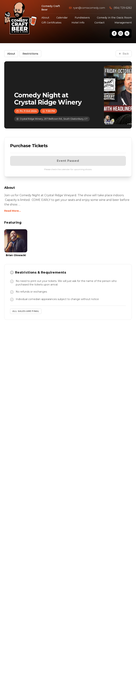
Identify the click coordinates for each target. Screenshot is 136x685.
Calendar (62, 17)
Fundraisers (82, 17)
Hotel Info (78, 22)
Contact (99, 22)
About (45, 17)
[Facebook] (114, 33)
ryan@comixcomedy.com (89, 7)
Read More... (12, 210)
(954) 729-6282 (123, 7)
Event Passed (68, 160)
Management (123, 22)
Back (126, 53)
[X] (126, 33)
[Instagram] (120, 33)
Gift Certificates (51, 22)
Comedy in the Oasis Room (114, 17)
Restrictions (30, 53)
